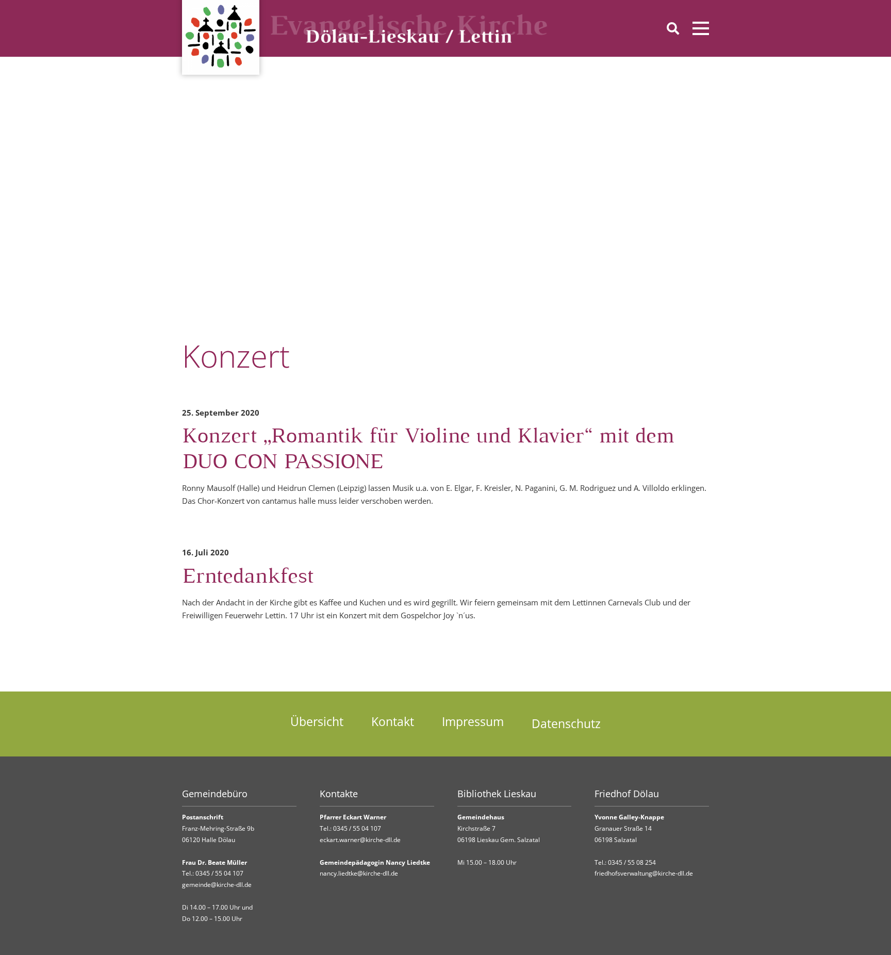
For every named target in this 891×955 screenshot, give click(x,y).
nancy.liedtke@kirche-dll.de (359, 873)
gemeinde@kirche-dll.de (217, 884)
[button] (672, 28)
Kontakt (392, 722)
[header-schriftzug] (409, 28)
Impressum (473, 722)
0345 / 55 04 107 (219, 873)
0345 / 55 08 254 (632, 862)
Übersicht (316, 722)
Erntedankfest (248, 577)
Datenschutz (566, 724)
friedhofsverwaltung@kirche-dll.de (644, 873)
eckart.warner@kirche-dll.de (360, 839)
